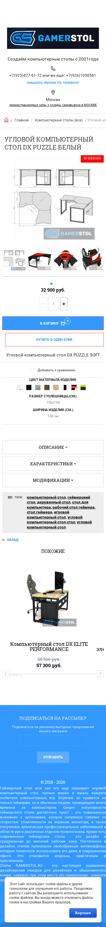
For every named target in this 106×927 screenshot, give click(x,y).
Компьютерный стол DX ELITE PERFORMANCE (49, 646)
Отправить (53, 757)
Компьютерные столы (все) (59, 120)
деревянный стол (53, 502)
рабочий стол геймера (74, 507)
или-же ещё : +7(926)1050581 (69, 75)
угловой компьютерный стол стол (55, 519)
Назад (12, 540)
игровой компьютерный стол (48, 514)
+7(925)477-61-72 (25, 75)
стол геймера (39, 512)
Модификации (51, 480)
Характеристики (51, 463)
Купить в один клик (54, 340)
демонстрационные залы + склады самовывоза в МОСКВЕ (53, 105)
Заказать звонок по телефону (53, 83)
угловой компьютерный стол (59, 524)
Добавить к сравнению (56, 370)
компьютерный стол (46, 497)
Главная (21, 120)
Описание (51, 447)
